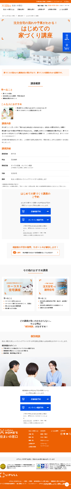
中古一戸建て (44, 437)
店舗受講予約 (67, 38)
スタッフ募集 (57, 483)
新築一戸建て (44, 434)
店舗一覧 (31, 434)
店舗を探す (20, 9)
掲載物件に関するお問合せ (58, 481)
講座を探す (31, 9)
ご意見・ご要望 (27, 481)
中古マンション (44, 440)
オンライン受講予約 (67, 48)
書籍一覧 (31, 440)
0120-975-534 (53, 5)
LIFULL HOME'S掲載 (45, 483)
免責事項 (12, 483)
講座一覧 (31, 437)
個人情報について (21, 483)
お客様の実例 (52, 9)
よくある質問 (63, 9)
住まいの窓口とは (8, 9)
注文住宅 (42, 431)
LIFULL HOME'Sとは (15, 481)
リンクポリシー (32, 483)
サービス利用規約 (5, 483)
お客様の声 (41, 9)
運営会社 (65, 483)
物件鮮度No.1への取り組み (41, 481)
